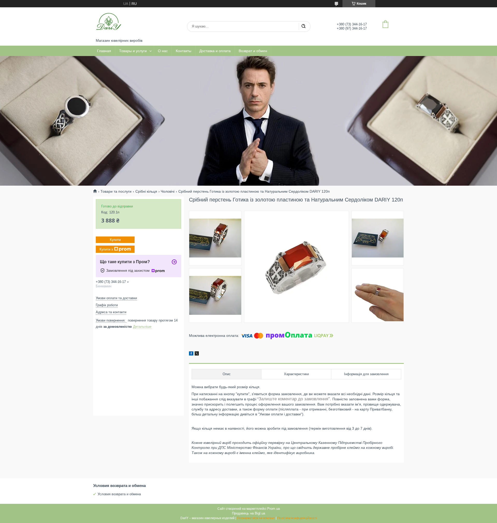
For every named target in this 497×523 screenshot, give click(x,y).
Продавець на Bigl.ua (248, 513)
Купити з (106, 249)
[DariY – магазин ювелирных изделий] (109, 23)
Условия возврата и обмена (119, 494)
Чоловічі (167, 191)
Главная (104, 51)
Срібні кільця (146, 191)
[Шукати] (303, 26)
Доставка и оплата (215, 51)
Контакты (183, 51)
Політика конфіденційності (297, 518)
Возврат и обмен (253, 51)
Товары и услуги (133, 51)
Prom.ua (273, 509)
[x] (197, 354)
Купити (115, 240)
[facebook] (191, 354)
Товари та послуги (115, 191)
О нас (163, 51)
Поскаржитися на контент (256, 518)
